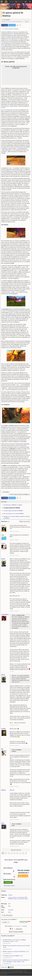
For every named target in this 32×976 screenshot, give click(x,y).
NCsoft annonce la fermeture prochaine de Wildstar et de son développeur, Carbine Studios (16, 960)
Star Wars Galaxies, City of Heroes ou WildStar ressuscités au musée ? (14, 940)
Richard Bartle (12, 427)
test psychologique (25, 427)
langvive (3, 790)
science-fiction (20, 898)
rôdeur (25, 242)
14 (28, 951)
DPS (12, 383)
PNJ (14, 221)
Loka (2, 535)
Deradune (27, 53)
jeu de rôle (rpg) (20, 897)
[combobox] (16, 29)
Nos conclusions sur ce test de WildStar (13, 513)
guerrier (9, 365)
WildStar (4, 6)
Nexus (11, 33)
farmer (21, 467)
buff (16, 270)
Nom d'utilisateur (8, 868)
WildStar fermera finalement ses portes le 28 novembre (16, 945)
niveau (5, 134)
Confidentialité (3, 972)
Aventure (10, 897)
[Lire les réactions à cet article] (20, 25)
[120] (16, 160)
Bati (2, 749)
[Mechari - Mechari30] (16, 355)
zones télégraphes (7, 110)
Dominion (9, 38)
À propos (12, 971)
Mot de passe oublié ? (9, 885)
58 (23, 961)
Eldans (27, 33)
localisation (4, 151)
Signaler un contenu (22, 972)
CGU (25, 971)
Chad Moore (8, 317)
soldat (17, 445)
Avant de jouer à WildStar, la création (12, 505)
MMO (25, 897)
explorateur (23, 445)
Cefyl (2, 823)
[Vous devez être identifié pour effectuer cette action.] (8, 922)
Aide (29, 972)
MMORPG (10, 898)
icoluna (3, 525)
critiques (24, 926)
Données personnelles (13, 972)
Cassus (7, 40)
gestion (14, 897)
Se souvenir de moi (10, 879)
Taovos (3, 543)
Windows (10, 895)
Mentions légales (19, 971)
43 (22, 955)
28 (5, 947)
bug (27, 96)
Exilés (2, 45)
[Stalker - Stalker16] (16, 415)
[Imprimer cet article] (17, 25)
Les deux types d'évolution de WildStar (13, 510)
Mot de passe (7, 873)
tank (18, 384)
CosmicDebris (6, 19)
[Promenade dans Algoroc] (16, 301)
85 (27, 21)
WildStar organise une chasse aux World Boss (14, 951)
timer (20, 476)
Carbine (24, 250)
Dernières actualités (7, 936)
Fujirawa (3, 728)
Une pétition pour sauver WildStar (11, 955)
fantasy (15, 898)
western (26, 898)
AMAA (12, 250)
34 (17, 941)
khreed (3, 559)
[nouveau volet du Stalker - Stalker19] (16, 233)
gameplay (4, 267)
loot (10, 168)
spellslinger (6, 309)
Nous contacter (3, 974)
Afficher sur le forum (25, 521)
